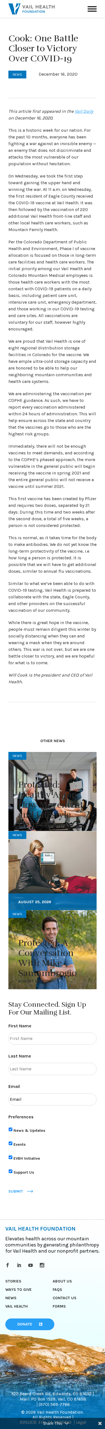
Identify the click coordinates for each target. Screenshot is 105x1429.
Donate (24, 1324)
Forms (59, 1306)
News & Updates (29, 1130)
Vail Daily (84, 111)
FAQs (57, 1289)
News (11, 1298)
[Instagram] (43, 1265)
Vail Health (16, 1306)
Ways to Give (18, 1289)
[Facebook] (8, 1265)
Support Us (23, 1172)
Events (19, 1144)
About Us (62, 1281)
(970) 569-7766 (54, 1404)
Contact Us (64, 1298)
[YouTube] (31, 1265)
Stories (13, 1281)
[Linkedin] (20, 1265)
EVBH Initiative (26, 1158)
